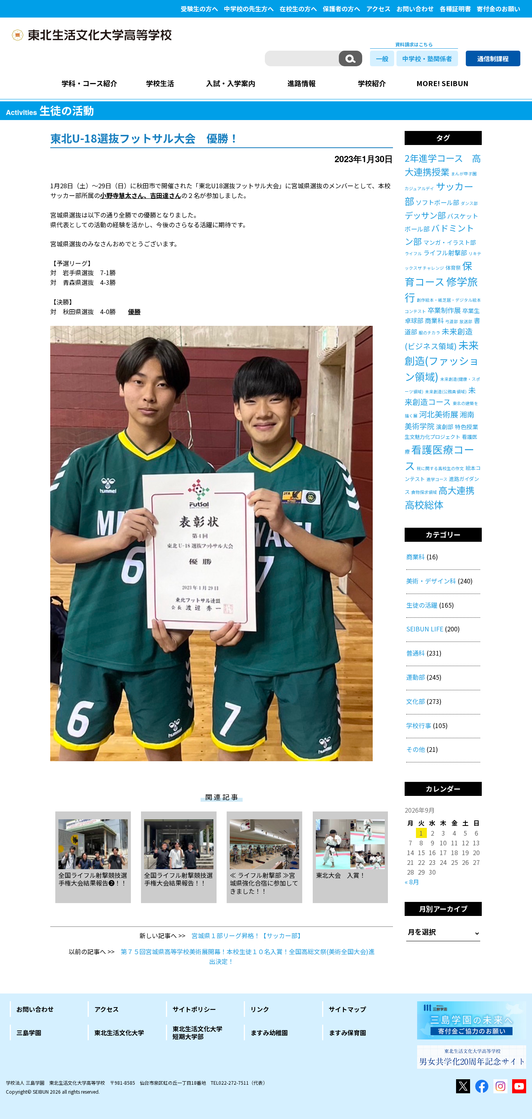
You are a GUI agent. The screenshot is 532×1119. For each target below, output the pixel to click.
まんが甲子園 (464, 174)
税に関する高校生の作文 (440, 468)
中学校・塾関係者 (427, 58)
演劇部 (444, 426)
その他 (415, 749)
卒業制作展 (444, 310)
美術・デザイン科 (431, 580)
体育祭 (453, 267)
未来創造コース (440, 395)
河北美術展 (438, 414)
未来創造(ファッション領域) (442, 361)
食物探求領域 (424, 492)
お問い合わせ (415, 8)
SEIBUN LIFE (424, 628)
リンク (259, 1009)
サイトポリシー (194, 1009)
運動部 (415, 677)
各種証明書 (455, 8)
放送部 (466, 321)
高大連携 (456, 490)
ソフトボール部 (437, 202)
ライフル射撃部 (445, 252)
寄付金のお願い (498, 8)
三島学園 (28, 1032)
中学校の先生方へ (249, 8)
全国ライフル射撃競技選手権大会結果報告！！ (178, 878)
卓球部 (414, 320)
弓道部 (451, 321)
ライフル (413, 253)
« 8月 (412, 881)
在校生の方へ (298, 8)
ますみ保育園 (347, 1032)
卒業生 (471, 310)
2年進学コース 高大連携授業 (443, 165)
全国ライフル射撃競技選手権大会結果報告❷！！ (92, 878)
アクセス (378, 8)
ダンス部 (469, 203)
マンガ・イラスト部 (449, 242)
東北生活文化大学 (119, 1032)
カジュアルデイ (419, 188)
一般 (382, 58)
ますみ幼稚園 (269, 1032)
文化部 (415, 701)
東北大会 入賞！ (341, 874)
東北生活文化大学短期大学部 (197, 1032)
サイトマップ (347, 1009)
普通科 (415, 653)
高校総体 (424, 504)
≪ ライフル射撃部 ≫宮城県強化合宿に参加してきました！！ (264, 882)
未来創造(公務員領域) (446, 391)
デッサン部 (425, 215)
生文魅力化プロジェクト (432, 436)
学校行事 (418, 725)
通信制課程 (493, 58)
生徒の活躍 (421, 605)
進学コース (436, 479)
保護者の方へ (341, 8)
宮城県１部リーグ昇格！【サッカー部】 (248, 935)
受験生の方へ (199, 8)
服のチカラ (429, 333)
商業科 (434, 320)
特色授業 (466, 426)
